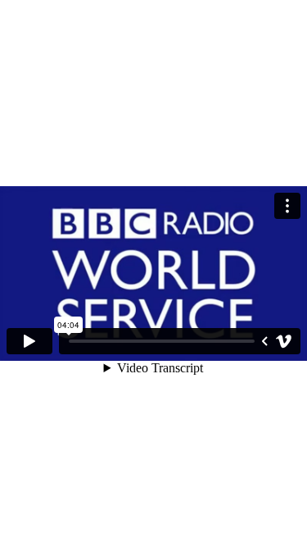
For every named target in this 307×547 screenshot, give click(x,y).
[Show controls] (264, 341)
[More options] (287, 206)
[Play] (29, 341)
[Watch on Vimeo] (284, 341)
